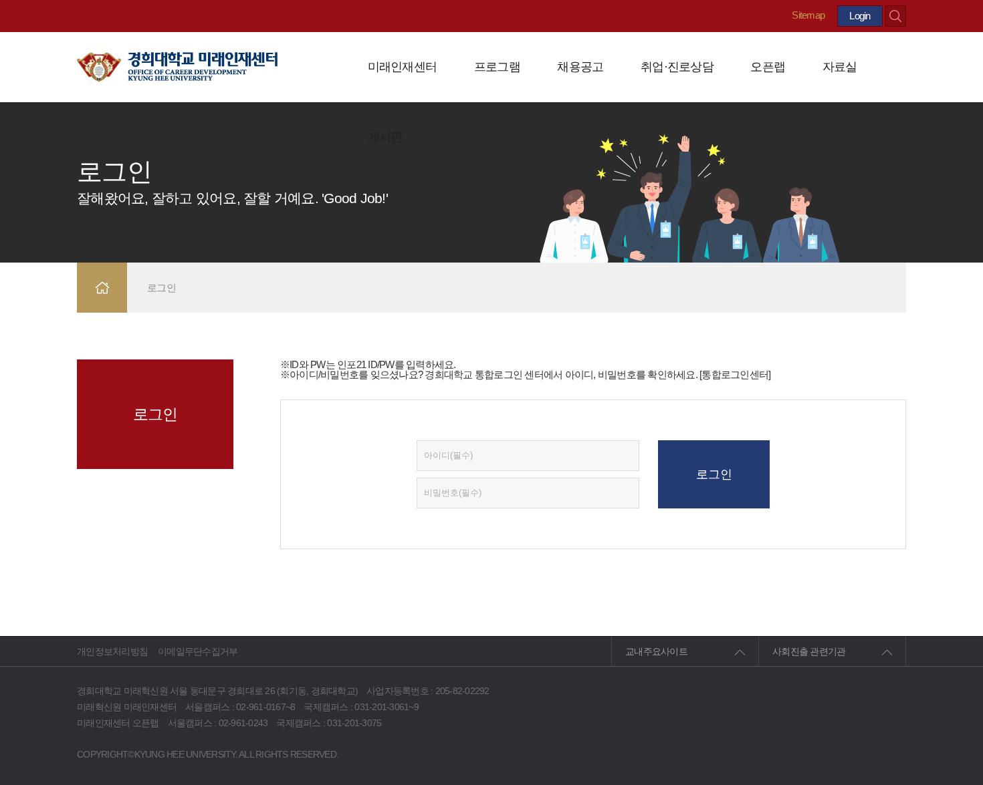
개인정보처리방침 (112, 651)
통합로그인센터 (734, 374)
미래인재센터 (402, 66)
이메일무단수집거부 (197, 651)
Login (859, 15)
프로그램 (497, 66)
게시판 (385, 137)
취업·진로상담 (677, 66)
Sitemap (808, 15)
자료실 (840, 66)
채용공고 (580, 66)
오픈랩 (767, 66)
